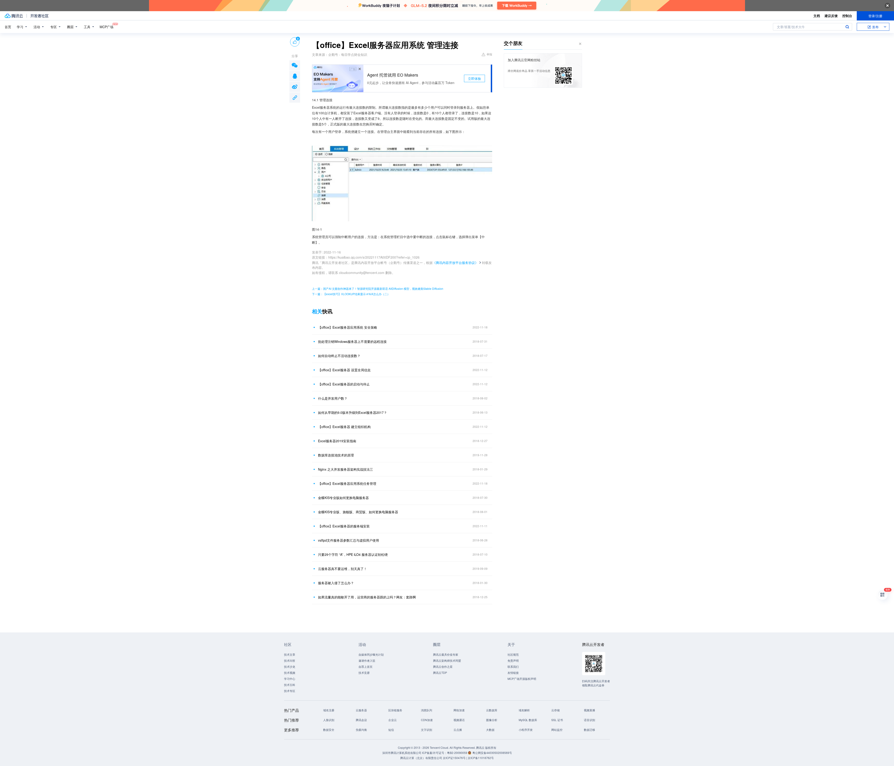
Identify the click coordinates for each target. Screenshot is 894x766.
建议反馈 (831, 15)
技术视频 (289, 673)
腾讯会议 (361, 720)
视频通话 (459, 720)
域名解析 (524, 710)
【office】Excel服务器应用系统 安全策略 (347, 327)
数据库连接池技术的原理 (336, 455)
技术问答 (289, 660)
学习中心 (289, 679)
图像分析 (491, 720)
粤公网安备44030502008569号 (492, 753)
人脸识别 (328, 720)
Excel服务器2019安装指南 (337, 441)
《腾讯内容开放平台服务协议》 (455, 262)
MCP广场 (106, 26)
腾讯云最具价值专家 (445, 654)
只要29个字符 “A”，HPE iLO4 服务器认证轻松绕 (353, 554)
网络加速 (459, 710)
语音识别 (589, 720)
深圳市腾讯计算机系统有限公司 (401, 753)
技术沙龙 (289, 666)
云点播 (458, 730)
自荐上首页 (365, 666)
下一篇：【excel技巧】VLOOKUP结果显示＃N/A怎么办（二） (351, 294)
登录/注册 (875, 15)
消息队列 (426, 710)
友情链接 (513, 673)
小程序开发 (526, 730)
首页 (8, 26)
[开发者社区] (39, 16)
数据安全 (328, 730)
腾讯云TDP (440, 673)
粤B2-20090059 (457, 753)
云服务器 (361, 710)
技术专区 (289, 691)
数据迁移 (589, 730)
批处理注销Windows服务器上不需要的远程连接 (352, 341)
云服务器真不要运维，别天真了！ (342, 568)
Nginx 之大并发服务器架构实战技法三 (345, 469)
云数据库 (491, 710)
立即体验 (474, 78)
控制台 (847, 15)
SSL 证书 (557, 720)
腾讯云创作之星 (443, 666)
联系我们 (513, 666)
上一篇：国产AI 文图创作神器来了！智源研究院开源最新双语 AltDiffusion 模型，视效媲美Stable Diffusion (377, 288)
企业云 (392, 720)
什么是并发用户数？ (332, 398)
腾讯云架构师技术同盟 (447, 660)
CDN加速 (427, 720)
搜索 (847, 26)
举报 (489, 54)
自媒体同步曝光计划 (371, 654)
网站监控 (556, 730)
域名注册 (328, 710)
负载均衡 (361, 730)
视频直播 (589, 710)
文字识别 (426, 730)
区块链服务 (395, 710)
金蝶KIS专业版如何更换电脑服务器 (343, 497)
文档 (816, 15)
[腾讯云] (14, 16)
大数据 (490, 730)
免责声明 (513, 660)
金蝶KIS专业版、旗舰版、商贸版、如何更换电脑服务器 (358, 512)
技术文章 (289, 654)
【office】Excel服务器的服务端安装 (344, 526)
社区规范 (513, 654)
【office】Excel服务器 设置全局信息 (344, 370)
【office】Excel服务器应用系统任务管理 (347, 483)
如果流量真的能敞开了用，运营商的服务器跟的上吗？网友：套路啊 (367, 597)
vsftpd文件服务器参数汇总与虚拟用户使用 (348, 540)
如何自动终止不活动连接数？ (339, 355)
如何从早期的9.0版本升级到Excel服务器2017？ (352, 412)
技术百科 (289, 685)
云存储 (555, 710)
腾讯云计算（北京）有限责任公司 (421, 758)
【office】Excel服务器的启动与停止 (344, 384)
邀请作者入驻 (367, 660)
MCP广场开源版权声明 (522, 679)
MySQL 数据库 (528, 720)
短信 (391, 730)
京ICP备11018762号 (481, 758)
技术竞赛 (364, 673)
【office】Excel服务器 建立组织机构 (344, 426)
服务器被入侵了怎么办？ (336, 582)
